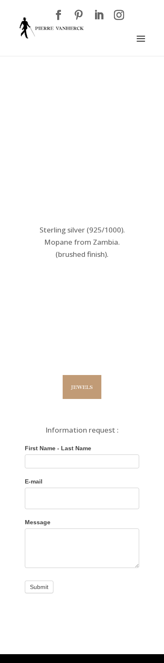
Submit (39, 587)
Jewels (82, 387)
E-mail (33, 481)
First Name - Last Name (58, 448)
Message (37, 522)
